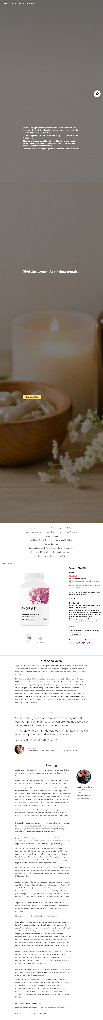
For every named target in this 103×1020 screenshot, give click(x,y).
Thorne (43, 528)
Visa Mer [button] (71, 626)
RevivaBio (50, 532)
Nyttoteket (70, 528)
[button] (74, 634)
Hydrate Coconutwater (62, 552)
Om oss (13, 3)
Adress (21, 3)
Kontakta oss (31, 3)
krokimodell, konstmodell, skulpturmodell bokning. (51, 540)
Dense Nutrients (51, 544)
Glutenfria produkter (46, 556)
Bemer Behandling (33, 532)
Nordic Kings (56, 528)
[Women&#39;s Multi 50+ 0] (28, 638)
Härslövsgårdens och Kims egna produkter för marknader (51, 548)
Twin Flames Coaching (68, 532)
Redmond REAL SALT (39, 552)
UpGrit (62, 556)
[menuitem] (97, 563)
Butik (6, 3)
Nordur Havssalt (51, 536)
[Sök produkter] (97, 94)
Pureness (32, 528)
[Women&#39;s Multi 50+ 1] (40, 638)
